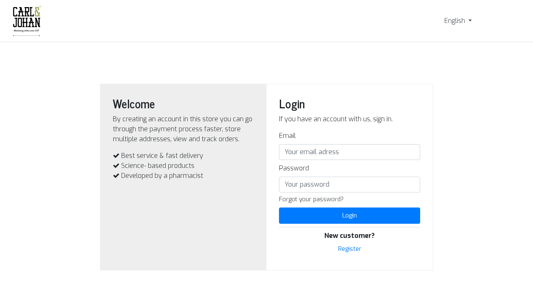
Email (287, 135)
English (455, 20)
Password (294, 168)
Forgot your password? (311, 199)
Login (349, 216)
